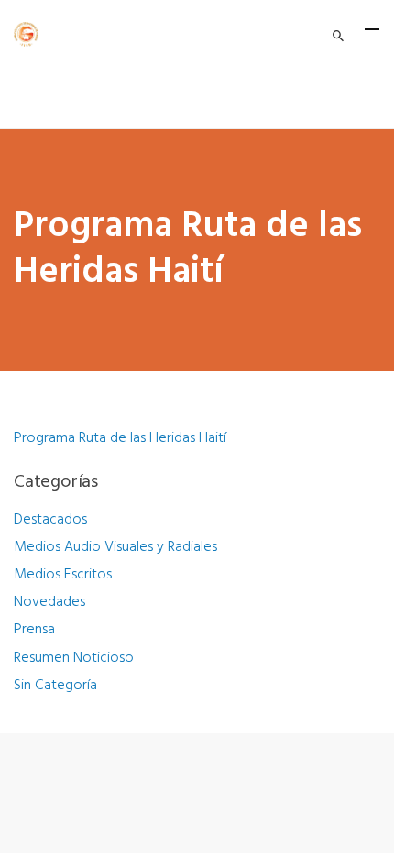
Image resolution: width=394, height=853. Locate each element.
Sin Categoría (55, 685)
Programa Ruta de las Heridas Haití (120, 438)
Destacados (50, 520)
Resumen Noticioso (74, 658)
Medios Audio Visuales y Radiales (115, 547)
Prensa (34, 630)
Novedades (49, 602)
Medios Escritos (63, 575)
